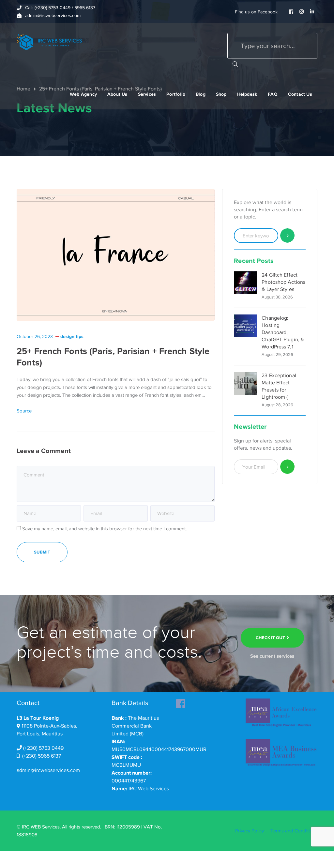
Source (24, 410)
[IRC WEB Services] (49, 41)
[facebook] (181, 701)
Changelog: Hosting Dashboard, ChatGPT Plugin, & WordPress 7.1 (283, 332)
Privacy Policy (249, 830)
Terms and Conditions (293, 830)
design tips (72, 336)
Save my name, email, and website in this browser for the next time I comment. (104, 528)
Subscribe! (287, 466)
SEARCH (235, 63)
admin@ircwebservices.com (48, 770)
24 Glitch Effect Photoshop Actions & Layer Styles (283, 282)
